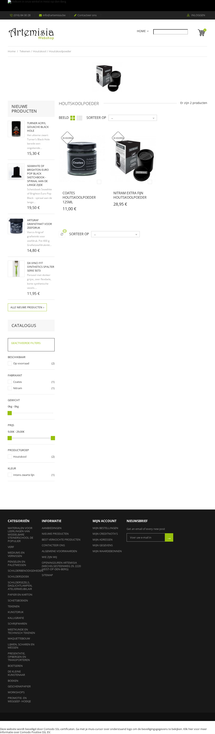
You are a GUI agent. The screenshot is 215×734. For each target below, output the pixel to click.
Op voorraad (21, 363)
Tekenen (14, 606)
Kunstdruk (16, 612)
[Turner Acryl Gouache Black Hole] (16, 129)
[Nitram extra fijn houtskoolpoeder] (133, 158)
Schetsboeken (18, 600)
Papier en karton (20, 594)
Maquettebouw (19, 638)
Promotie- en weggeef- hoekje (19, 699)
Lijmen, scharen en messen (21, 646)
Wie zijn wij (49, 557)
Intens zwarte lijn (23, 475)
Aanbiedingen (52, 528)
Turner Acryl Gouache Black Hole (38, 127)
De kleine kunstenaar (16, 673)
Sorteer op (96, 118)
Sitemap (47, 575)
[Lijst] (79, 118)
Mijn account (105, 521)
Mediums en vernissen (16, 554)
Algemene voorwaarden (59, 551)
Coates (17, 382)
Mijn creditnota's (105, 534)
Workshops (16, 692)
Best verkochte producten (61, 539)
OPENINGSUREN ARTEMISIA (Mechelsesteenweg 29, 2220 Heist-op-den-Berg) (61, 566)
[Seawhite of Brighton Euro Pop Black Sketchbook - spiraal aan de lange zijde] (16, 172)
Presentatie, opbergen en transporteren (19, 656)
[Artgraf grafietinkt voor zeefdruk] (16, 226)
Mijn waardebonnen (107, 551)
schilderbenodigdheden (25, 570)
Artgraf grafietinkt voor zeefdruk (39, 224)
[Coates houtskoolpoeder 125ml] (82, 158)
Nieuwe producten (24, 109)
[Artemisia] (31, 33)
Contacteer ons (87, 15)
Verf (11, 547)
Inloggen (198, 15)
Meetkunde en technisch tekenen (21, 631)
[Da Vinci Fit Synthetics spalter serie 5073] (16, 269)
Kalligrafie (16, 618)
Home (141, 31)
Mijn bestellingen (105, 528)
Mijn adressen (103, 539)
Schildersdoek (18, 576)
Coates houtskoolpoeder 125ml (79, 197)
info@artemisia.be (54, 15)
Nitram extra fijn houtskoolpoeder (130, 195)
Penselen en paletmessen (17, 563)
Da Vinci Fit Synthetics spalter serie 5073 (40, 266)
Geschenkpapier (19, 686)
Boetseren (15, 666)
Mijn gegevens (103, 545)
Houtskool (19, 456)
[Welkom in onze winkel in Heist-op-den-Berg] (107, 5)
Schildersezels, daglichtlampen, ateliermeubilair (20, 585)
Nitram (17, 388)
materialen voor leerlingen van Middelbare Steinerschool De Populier (20, 534)
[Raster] (72, 118)
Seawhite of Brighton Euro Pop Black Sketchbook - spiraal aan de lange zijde (38, 175)
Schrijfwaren (17, 623)
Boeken (13, 681)
